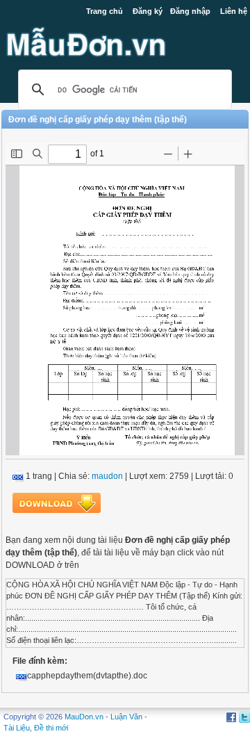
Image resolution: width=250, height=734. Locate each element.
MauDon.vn (84, 716)
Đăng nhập (190, 11)
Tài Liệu (16, 728)
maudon (107, 476)
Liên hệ (233, 11)
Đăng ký (147, 11)
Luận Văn (126, 716)
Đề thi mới (51, 728)
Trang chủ (104, 11)
